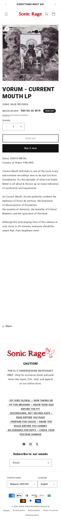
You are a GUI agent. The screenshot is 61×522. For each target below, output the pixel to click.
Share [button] (8, 326)
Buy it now (30, 148)
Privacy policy (19, 510)
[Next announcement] (55, 4)
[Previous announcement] (5, 4)
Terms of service (50, 510)
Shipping (6, 115)
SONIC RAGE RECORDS (29, 506)
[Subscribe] (48, 463)
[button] (6, 14)
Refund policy (34, 510)
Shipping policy (32, 515)
